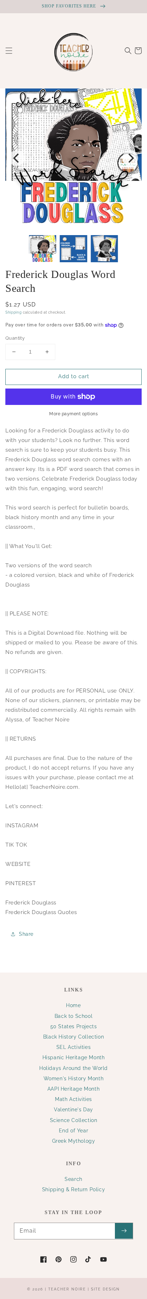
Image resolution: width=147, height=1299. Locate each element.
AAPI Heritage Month (73, 1089)
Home (73, 1005)
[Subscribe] (124, 1231)
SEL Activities (73, 1047)
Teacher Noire (67, 1289)
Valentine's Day (73, 1109)
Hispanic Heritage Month (73, 1057)
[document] (73, 158)
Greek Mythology (73, 1141)
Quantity (15, 338)
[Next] (130, 158)
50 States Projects (73, 1026)
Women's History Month (74, 1078)
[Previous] (17, 158)
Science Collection (73, 1120)
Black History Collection (73, 1037)
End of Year (73, 1130)
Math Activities (73, 1099)
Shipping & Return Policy (73, 1189)
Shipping (13, 312)
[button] (9, 51)
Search (73, 1179)
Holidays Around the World (73, 1068)
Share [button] (26, 934)
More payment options (73, 413)
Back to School (73, 1016)
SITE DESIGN (105, 1289)
